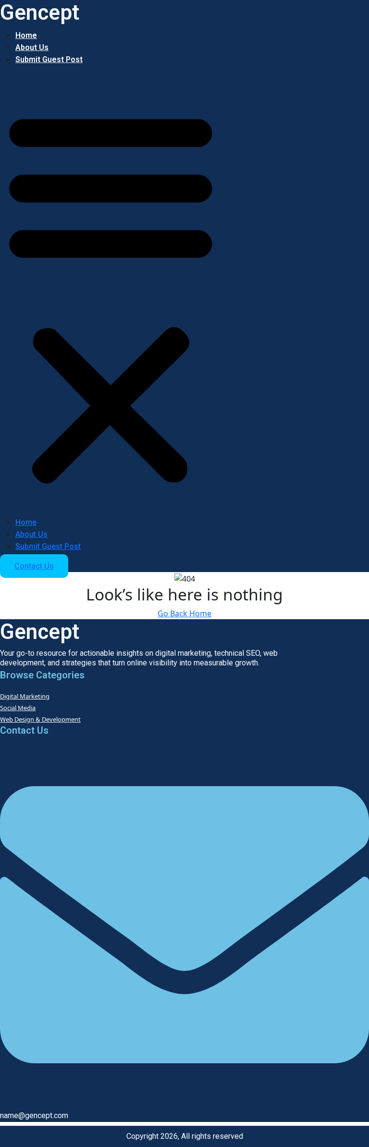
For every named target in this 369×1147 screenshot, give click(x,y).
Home (26, 35)
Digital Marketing (24, 696)
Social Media (18, 707)
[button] (110, 295)
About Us (32, 47)
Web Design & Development (40, 719)
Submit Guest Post (49, 59)
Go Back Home (184, 613)
